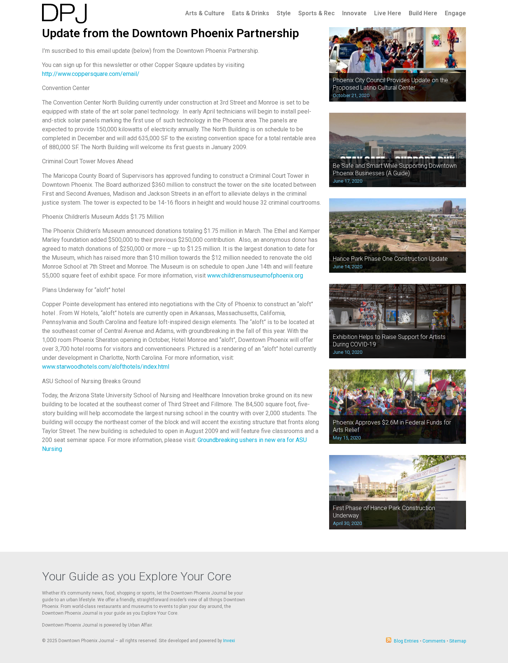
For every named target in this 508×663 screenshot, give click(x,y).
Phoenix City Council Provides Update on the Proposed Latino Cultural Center (390, 84)
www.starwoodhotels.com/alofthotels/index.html (105, 366)
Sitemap (457, 641)
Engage (455, 13)
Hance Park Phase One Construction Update (390, 258)
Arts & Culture (205, 13)
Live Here (387, 13)
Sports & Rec (316, 13)
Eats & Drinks (250, 13)
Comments (434, 641)
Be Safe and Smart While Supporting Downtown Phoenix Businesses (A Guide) (395, 169)
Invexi (229, 640)
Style (284, 13)
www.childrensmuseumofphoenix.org (255, 275)
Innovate (354, 13)
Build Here (423, 13)
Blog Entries (406, 641)
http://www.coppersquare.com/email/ (90, 73)
